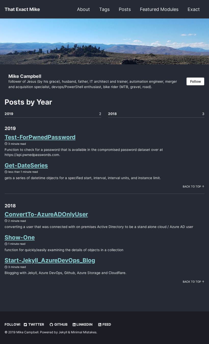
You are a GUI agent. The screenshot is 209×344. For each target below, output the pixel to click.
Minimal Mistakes (83, 332)
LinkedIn (84, 324)
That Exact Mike (22, 9)
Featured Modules (159, 9)
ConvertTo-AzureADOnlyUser (46, 214)
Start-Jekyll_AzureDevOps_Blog (50, 260)
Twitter (36, 324)
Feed (106, 324)
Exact (194, 9)
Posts (125, 9)
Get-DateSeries (26, 165)
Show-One (20, 237)
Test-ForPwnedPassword (40, 137)
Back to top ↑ (193, 186)
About (83, 9)
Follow (195, 81)
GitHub (61, 324)
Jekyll (63, 332)
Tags (104, 9)
